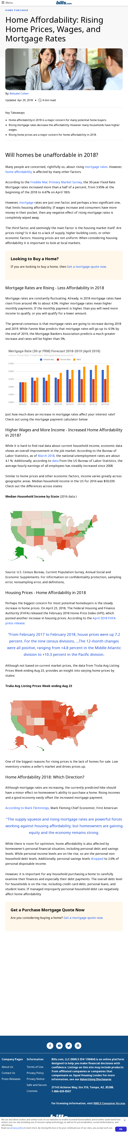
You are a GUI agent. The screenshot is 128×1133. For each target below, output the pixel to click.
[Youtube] (59, 1045)
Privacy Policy (35, 1073)
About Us (7, 1067)
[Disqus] (64, 988)
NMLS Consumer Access (109, 1103)
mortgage (26, 202)
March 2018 (46, 456)
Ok (121, 1129)
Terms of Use (35, 1067)
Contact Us (8, 1073)
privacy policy (17, 1127)
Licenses (32, 1091)
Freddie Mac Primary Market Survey (56, 182)
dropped (97, 859)
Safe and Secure (37, 1085)
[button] (7, 2)
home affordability (18, 172)
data (55, 461)
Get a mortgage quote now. (83, 918)
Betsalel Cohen (19, 93)
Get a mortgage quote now (86, 267)
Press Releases (11, 1079)
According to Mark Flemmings (27, 808)
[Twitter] (68, 1045)
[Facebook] (50, 1045)
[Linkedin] (78, 1045)
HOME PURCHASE (16, 10)
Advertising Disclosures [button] (95, 1079)
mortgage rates (96, 167)
